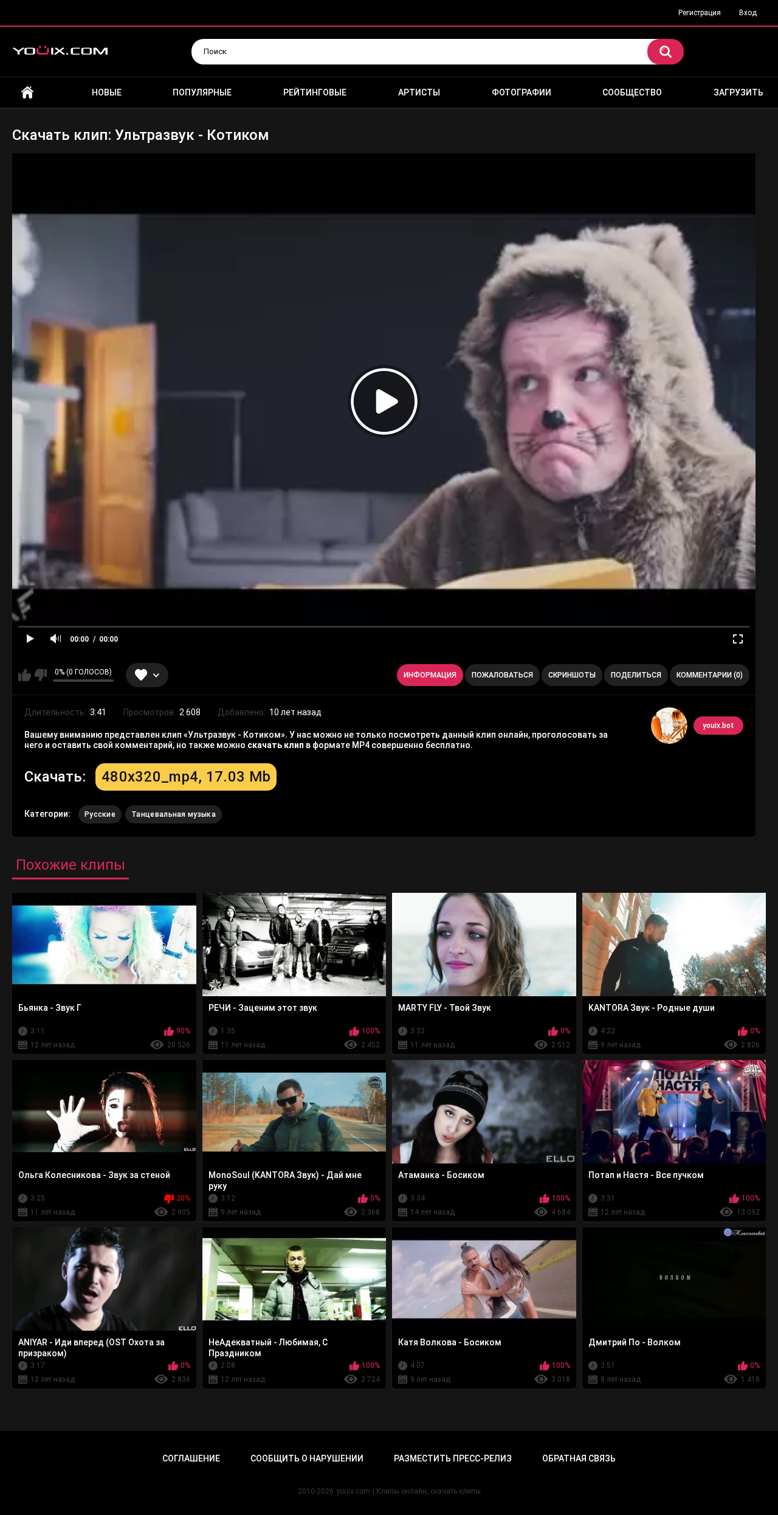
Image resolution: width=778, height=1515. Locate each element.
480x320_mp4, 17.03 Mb (186, 776)
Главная (27, 92)
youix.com (353, 1491)
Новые (107, 92)
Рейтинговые (314, 92)
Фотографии (521, 92)
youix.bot (718, 725)
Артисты (419, 92)
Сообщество (632, 92)
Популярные (202, 92)
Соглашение (191, 1458)
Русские (99, 814)
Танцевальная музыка (173, 814)
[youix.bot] (669, 725)
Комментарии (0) (709, 675)
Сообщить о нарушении (306, 1458)
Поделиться (636, 675)
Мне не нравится (40, 675)
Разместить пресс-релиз (453, 1458)
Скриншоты (572, 675)
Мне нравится (24, 675)
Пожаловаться (502, 675)
